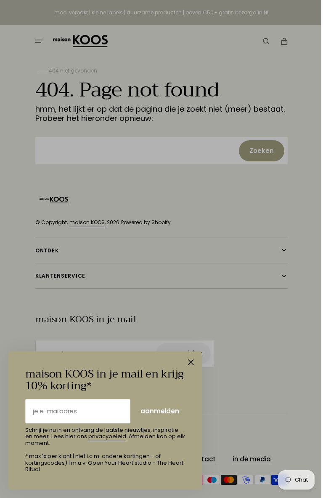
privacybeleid (107, 436)
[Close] (191, 362)
